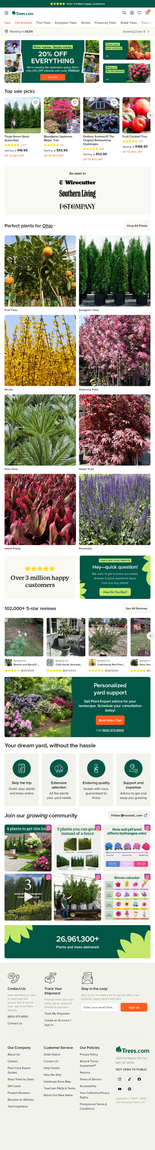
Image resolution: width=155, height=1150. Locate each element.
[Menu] (8, 13)
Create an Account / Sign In (57, 1022)
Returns (85, 1072)
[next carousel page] (150, 115)
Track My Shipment (57, 1013)
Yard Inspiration (18, 1106)
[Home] (22, 13)
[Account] (132, 12)
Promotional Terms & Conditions (93, 1106)
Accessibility (88, 1086)
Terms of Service (91, 1079)
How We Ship (52, 1074)
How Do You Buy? (115, 592)
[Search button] (124, 13)
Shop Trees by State (21, 1079)
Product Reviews (19, 1092)
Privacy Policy (89, 1054)
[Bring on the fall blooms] (126, 73)
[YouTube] (119, 1089)
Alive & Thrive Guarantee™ (89, 1063)
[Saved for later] (35, 102)
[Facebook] (139, 1079)
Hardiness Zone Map (57, 1081)
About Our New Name (58, 1095)
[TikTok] (129, 1079)
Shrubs (85, 22)
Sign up (134, 1007)
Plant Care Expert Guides (19, 1070)
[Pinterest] (129, 1089)
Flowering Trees (105, 22)
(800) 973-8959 (113, 730)
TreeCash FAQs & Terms (59, 1088)
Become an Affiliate (21, 1099)
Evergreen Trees (66, 22)
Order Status (52, 1054)
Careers (13, 1061)
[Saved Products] (139, 12)
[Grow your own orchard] (126, 50)
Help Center (52, 1068)
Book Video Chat (110, 720)
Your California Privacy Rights (94, 1095)
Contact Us (15, 1023)
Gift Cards (14, 1086)
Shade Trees (128, 22)
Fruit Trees (43, 22)
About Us (14, 1054)
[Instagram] (119, 1079)
